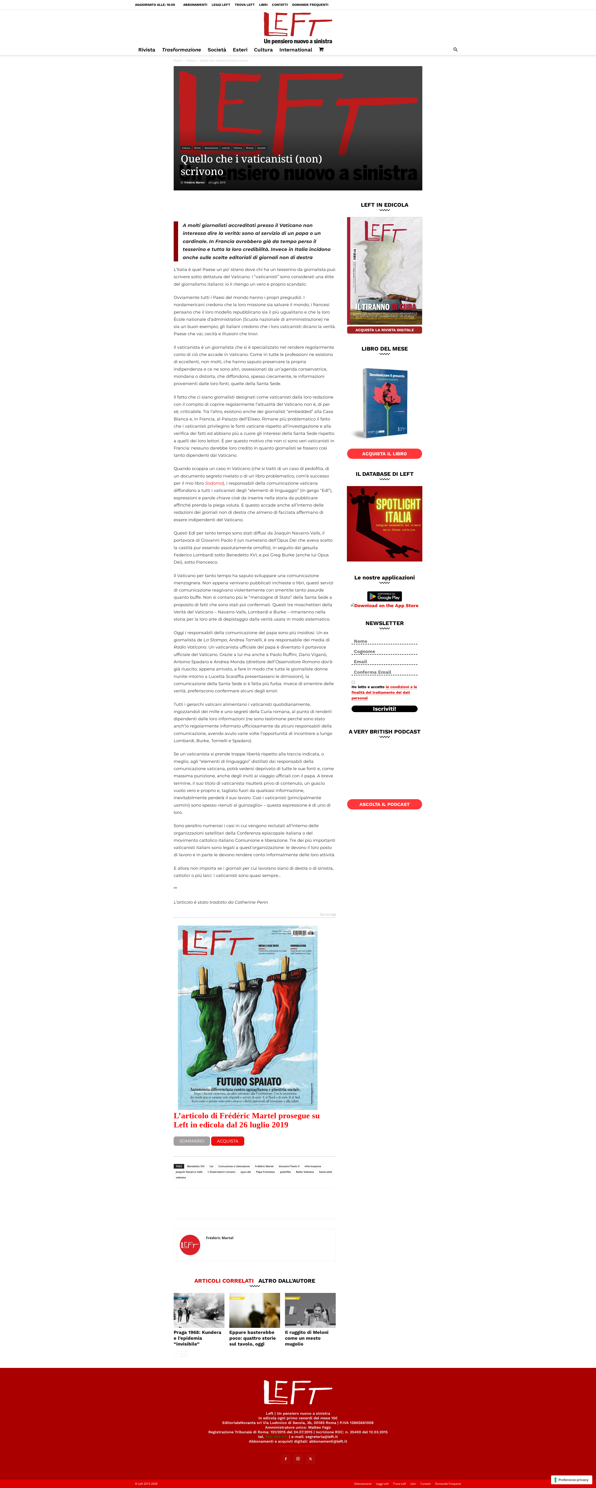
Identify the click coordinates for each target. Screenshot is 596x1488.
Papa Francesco (265, 1171)
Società (217, 50)
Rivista (146, 50)
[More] (253, 206)
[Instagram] (298, 1459)
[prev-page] (176, 1354)
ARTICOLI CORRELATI (224, 1281)
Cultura (263, 50)
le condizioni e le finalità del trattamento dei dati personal (384, 692)
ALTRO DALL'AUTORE (286, 1281)
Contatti (280, 5)
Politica (238, 147)
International (295, 50)
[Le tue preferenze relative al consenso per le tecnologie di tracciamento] (571, 1479)
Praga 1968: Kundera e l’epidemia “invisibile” (197, 1338)
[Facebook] (207, 206)
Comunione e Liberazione (234, 1166)
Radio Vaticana (305, 1171)
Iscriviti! (384, 709)
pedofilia (285, 1171)
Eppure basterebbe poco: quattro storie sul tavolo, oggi (252, 1338)
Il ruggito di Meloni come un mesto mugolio (306, 1338)
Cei (211, 1166)
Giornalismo (211, 147)
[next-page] (184, 1354)
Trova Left (245, 5)
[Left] (298, 27)
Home (178, 60)
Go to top (328, 914)
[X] (222, 206)
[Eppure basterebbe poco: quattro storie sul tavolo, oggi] (254, 1310)
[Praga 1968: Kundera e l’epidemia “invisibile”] (199, 1310)
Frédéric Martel (194, 182)
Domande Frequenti (310, 5)
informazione (313, 1166)
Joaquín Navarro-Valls (189, 1171)
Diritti (197, 147)
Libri (263, 5)
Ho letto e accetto (384, 692)
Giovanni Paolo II (289, 1166)
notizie (226, 147)
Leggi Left (221, 5)
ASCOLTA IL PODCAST (384, 804)
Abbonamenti (195, 5)
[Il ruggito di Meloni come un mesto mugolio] (310, 1310)
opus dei (245, 1171)
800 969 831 (276, 1436)
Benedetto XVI (195, 1166)
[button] (455, 50)
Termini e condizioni (298, 1446)
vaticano (181, 1177)
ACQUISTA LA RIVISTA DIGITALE (385, 330)
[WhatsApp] (238, 206)
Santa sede (325, 1171)
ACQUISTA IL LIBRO (384, 454)
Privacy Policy (298, 1450)
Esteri (240, 50)
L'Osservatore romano (221, 1171)
